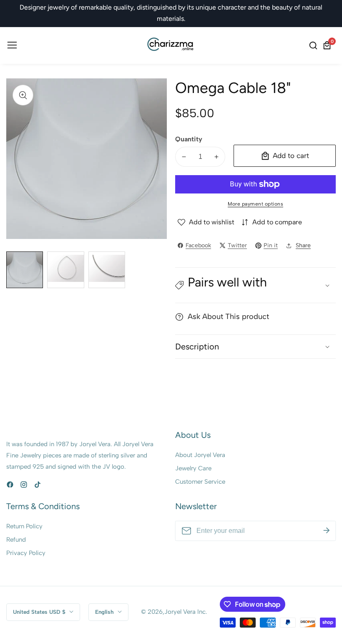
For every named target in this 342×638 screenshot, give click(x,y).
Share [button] (303, 245)
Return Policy (24, 526)
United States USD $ (40, 611)
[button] (255, 285)
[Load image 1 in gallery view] (24, 269)
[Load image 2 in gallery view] (65, 269)
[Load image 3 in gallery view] (106, 269)
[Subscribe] (326, 530)
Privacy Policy (25, 553)
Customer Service (200, 481)
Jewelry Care (193, 468)
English (105, 611)
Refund (16, 539)
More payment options (255, 204)
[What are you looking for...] (314, 45)
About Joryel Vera (200, 455)
